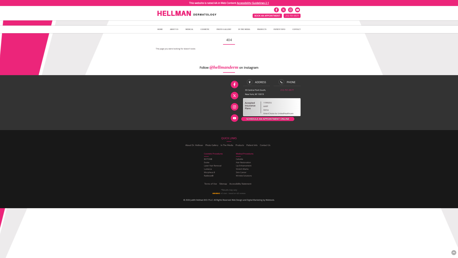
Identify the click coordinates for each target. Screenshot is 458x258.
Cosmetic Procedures (213, 153)
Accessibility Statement (240, 184)
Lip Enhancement (243, 165)
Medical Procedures (244, 153)
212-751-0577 (292, 15)
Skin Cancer (241, 172)
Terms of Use (210, 184)
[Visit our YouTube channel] (297, 9)
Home (160, 29)
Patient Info (279, 29)
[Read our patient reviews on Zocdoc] (216, 193)
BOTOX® (208, 159)
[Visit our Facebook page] (276, 9)
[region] (279, 108)
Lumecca (208, 169)
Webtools (270, 200)
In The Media (244, 29)
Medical (189, 29)
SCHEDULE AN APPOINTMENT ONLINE (267, 119)
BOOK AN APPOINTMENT (267, 15)
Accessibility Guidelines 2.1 (253, 3)
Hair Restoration (243, 162)
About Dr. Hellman (194, 145)
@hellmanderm (223, 67)
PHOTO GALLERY (224, 29)
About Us (174, 29)
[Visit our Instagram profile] (290, 9)
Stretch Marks (242, 169)
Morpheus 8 (209, 172)
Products (240, 145)
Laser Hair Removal (212, 165)
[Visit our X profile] (283, 9)
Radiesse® (208, 175)
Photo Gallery (211, 145)
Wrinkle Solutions (244, 175)
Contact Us (265, 145)
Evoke (206, 162)
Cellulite (239, 159)
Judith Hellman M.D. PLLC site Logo (173, 10)
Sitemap (223, 184)
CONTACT (296, 29)
